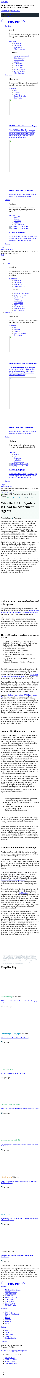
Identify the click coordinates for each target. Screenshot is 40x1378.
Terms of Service (11, 1360)
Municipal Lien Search (21, 56)
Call (2, 255)
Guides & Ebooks (20, 96)
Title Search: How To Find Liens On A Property (15, 1038)
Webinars (17, 92)
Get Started (13, 41)
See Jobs (12, 215)
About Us (17, 217)
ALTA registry (23, 893)
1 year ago (6, 1042)
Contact (7, 244)
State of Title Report (12, 1314)
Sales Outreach (19, 73)
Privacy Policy (10, 1358)
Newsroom (17, 221)
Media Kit (17, 223)
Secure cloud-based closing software (13, 880)
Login (3, 247)
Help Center (18, 98)
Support (7, 16)
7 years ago (18, 518)
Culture (7, 200)
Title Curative (18, 65)
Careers (16, 219)
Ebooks (7, 1323)
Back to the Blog (6, 492)
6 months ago (7, 1007)
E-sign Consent (10, 1361)
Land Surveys (10, 1295)
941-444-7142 (10, 14)
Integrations (18, 47)
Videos (7, 1318)
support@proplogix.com (19, 1351)
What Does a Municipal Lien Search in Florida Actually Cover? (20, 1108)
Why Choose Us (19, 49)
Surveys (16, 62)
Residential (17, 43)
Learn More (5, 11)
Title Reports (18, 63)
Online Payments (11, 1363)
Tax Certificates (19, 60)
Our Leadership (19, 224)
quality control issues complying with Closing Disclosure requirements (20, 611)
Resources (8, 75)
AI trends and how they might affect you (13, 1073)
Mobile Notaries (19, 69)
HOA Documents (19, 58)
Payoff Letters (18, 67)
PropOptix (4, 2)
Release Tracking (19, 71)
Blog (15, 90)
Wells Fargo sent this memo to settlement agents (19, 675)
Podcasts (17, 94)
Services (8, 26)
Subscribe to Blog (7, 249)
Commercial (18, 45)
